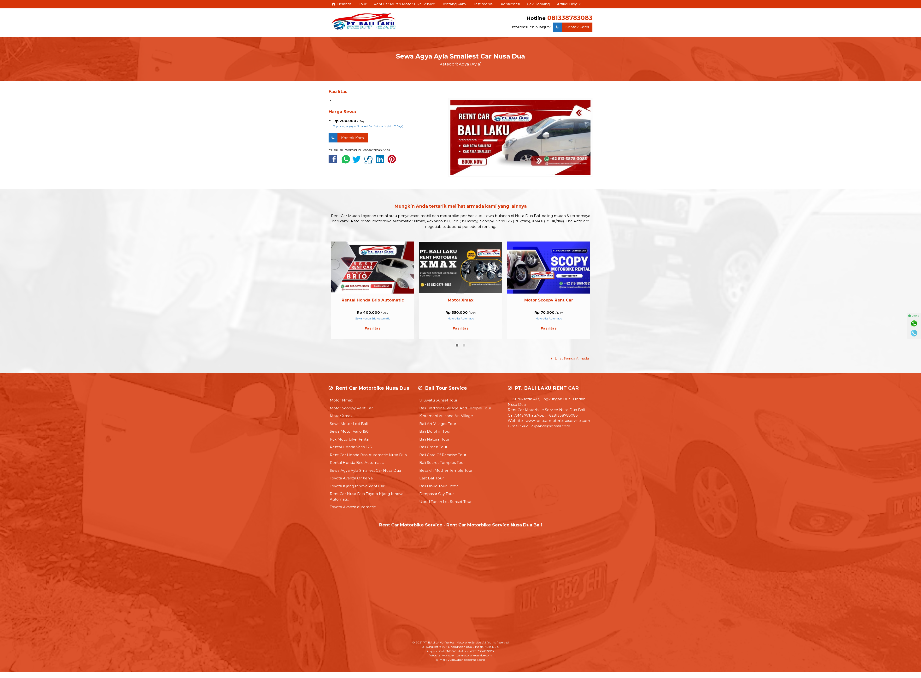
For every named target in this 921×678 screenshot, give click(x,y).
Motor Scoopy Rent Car (460, 300)
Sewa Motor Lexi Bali (549, 300)
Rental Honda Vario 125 (351, 447)
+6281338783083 (562, 415)
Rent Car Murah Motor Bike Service (404, 4)
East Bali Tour (431, 478)
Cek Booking (538, 4)
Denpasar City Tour (436, 493)
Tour (362, 4)
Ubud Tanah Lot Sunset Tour (445, 501)
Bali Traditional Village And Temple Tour (455, 408)
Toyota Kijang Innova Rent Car (357, 486)
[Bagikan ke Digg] (369, 161)
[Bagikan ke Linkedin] (381, 161)
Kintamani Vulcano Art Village (446, 415)
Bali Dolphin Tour (435, 431)
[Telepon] (914, 333)
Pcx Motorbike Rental (350, 439)
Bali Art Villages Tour (437, 423)
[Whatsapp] (914, 323)
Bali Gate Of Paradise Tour (442, 455)
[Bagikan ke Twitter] (357, 161)
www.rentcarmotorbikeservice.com (557, 420)
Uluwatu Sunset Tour (438, 400)
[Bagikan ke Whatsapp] (345, 161)
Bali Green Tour (433, 447)
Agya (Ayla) (470, 64)
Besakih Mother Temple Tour (445, 470)
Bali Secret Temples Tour (442, 462)
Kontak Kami (577, 27)
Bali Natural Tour (434, 439)
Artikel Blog (567, 4)
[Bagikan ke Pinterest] (393, 161)
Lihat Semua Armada (571, 358)
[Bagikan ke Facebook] (334, 161)
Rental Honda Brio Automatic (357, 462)
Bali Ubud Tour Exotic (439, 486)
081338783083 (569, 17)
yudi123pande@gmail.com (546, 426)
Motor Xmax (372, 300)
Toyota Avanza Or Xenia (351, 478)
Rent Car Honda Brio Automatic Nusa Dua (368, 455)
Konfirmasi (510, 4)
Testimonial (484, 4)
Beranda (344, 4)
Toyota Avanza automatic (353, 507)
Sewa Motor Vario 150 (349, 431)
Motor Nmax (341, 400)
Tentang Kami (454, 4)
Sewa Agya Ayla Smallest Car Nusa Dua (460, 56)
